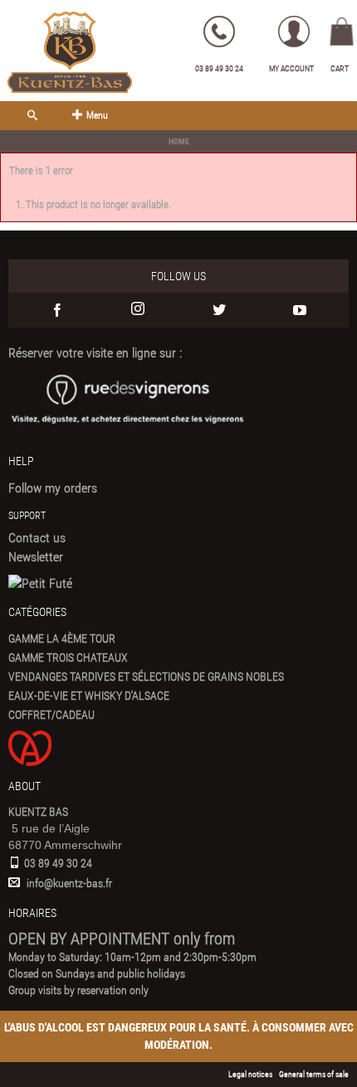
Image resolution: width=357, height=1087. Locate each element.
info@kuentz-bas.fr (69, 883)
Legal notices (250, 1074)
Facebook (57, 310)
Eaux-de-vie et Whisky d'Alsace (88, 695)
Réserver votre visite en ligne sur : (95, 353)
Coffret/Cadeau (51, 714)
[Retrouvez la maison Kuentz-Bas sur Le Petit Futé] (40, 583)
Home (179, 141)
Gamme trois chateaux (68, 657)
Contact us (37, 538)
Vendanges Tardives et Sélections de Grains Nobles (146, 676)
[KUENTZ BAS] (69, 52)
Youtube (300, 310)
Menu (97, 115)
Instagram (138, 310)
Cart (339, 68)
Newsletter (35, 557)
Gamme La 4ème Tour (61, 638)
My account (291, 68)
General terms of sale (314, 1074)
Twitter (219, 310)
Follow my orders (52, 488)
